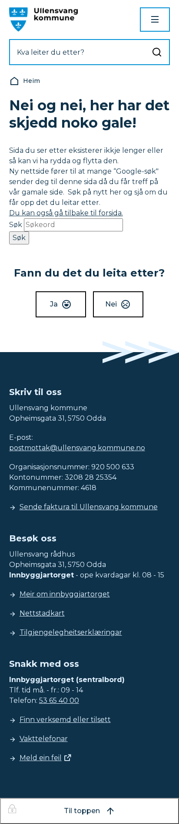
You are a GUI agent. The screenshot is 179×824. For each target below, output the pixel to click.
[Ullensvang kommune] (43, 19)
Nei (111, 304)
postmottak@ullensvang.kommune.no (77, 448)
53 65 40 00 (59, 700)
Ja (54, 304)
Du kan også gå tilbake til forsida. (66, 213)
